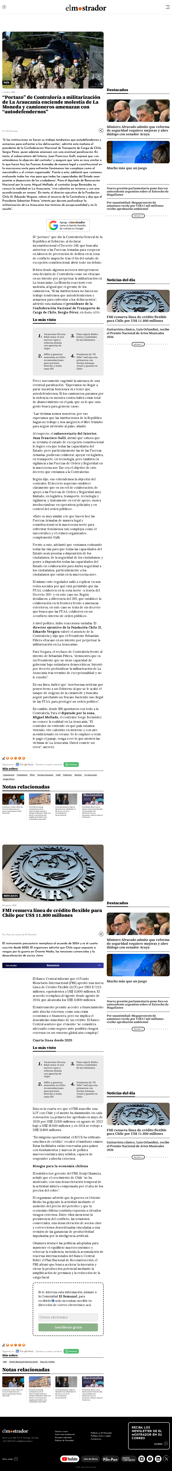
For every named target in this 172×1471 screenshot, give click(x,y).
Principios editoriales (63, 1437)
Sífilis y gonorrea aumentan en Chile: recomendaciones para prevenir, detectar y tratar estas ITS (55, 361)
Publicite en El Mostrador (101, 1432)
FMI (5, 1362)
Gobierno (67, 775)
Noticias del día (121, 279)
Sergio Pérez (8, 779)
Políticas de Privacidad (64, 1440)
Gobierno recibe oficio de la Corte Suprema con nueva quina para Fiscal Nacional (12, 810)
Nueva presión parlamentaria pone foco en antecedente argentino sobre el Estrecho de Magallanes (138, 191)
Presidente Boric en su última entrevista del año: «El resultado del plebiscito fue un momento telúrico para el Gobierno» (92, 812)
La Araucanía (91, 775)
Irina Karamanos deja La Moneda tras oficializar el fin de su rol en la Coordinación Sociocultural (65, 811)
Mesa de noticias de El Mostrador (21, 934)
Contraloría (22, 775)
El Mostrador (12, 130)
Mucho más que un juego (127, 168)
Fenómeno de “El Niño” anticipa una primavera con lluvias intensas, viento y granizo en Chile (87, 361)
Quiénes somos (61, 1431)
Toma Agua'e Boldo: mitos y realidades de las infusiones (87, 337)
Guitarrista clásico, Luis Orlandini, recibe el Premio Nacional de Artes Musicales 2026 (138, 333)
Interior (78, 775)
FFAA (32, 775)
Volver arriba (7, 1458)
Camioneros (8, 775)
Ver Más (137, 216)
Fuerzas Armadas (45, 775)
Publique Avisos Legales (101, 1435)
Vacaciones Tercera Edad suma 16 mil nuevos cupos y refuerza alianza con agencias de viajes (54, 341)
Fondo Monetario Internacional (23, 1362)
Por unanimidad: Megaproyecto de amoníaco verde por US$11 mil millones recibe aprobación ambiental (135, 206)
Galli (58, 775)
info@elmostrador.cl (24, 1441)
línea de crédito (47, 1362)
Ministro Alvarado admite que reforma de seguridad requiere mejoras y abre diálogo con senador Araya (138, 130)
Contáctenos (96, 1438)
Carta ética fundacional (64, 1434)
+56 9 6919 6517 (9, 1441)
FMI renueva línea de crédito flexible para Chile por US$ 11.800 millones (137, 319)
